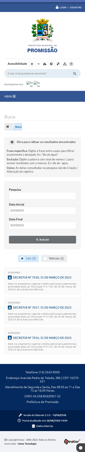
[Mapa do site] (65, 64)
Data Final (16, 219)
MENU (8, 96)
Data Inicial (16, 204)
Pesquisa (15, 189)
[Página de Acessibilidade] (71, 64)
